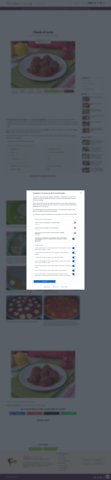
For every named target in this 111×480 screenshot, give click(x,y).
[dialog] (55, 240)
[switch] (74, 223)
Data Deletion (47, 286)
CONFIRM (44, 281)
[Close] (81, 193)
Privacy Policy (64, 286)
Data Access (55, 286)
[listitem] (55, 219)
